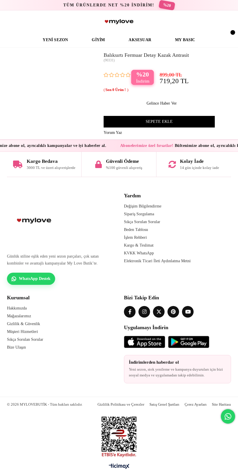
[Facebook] (130, 312)
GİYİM (98, 40)
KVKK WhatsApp (139, 253)
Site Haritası (221, 404)
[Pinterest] (173, 312)
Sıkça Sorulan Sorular (142, 222)
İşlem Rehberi (135, 237)
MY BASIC (185, 40)
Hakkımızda (17, 308)
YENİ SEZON (55, 40)
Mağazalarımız (19, 316)
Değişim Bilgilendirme (142, 206)
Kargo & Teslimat (139, 245)
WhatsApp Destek (35, 278)
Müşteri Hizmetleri (22, 331)
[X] (159, 312)
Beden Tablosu (136, 229)
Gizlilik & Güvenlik (23, 324)
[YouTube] (188, 312)
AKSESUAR (140, 40)
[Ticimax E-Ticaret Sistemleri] (119, 468)
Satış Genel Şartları (164, 404)
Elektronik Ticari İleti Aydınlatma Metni (157, 261)
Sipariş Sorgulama (139, 214)
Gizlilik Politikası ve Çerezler (121, 404)
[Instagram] (144, 312)
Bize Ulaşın (16, 347)
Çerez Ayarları (196, 404)
